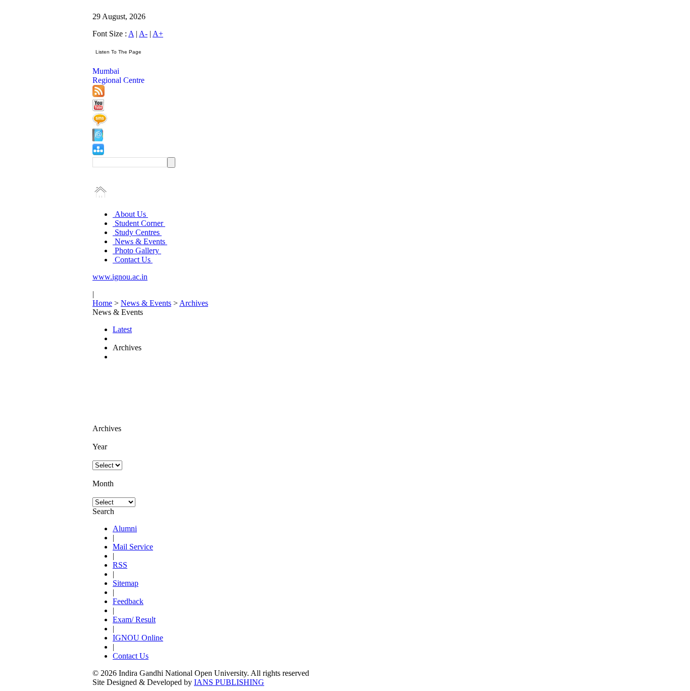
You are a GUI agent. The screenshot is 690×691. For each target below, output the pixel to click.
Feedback (128, 601)
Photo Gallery (137, 250)
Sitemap (125, 583)
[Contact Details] (97, 138)
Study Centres (137, 232)
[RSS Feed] (98, 94)
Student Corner (139, 223)
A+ (158, 33)
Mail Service (133, 546)
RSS (120, 565)
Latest (122, 329)
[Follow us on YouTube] (98, 108)
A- (143, 33)
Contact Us (133, 259)
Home (102, 303)
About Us (130, 214)
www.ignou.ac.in (119, 276)
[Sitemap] (98, 152)
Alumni (125, 528)
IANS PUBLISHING (229, 682)
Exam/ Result (134, 619)
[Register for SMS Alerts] (99, 123)
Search (103, 511)
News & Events (140, 241)
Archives (193, 303)
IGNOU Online (138, 637)
